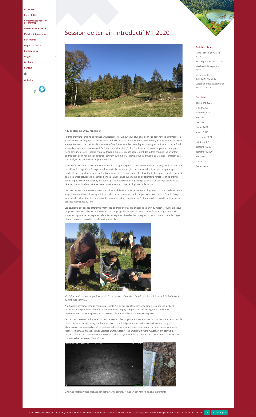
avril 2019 (201, 161)
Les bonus (29, 62)
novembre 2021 (204, 136)
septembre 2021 (204, 146)
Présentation (30, 15)
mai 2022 (200, 122)
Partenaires (30, 39)
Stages (27, 56)
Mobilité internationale (36, 34)
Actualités (29, 9)
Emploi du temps (32, 45)
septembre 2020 (204, 151)
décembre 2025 (204, 102)
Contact (28, 67)
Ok (207, 412)
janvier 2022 (202, 132)
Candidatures (31, 51)
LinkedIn (28, 80)
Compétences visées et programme (35, 21)
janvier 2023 (202, 107)
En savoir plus (219, 412)
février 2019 (202, 166)
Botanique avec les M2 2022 (210, 61)
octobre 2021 (202, 141)
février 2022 (202, 127)
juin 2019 (200, 156)
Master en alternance (35, 28)
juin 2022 (200, 117)
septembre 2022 (204, 112)
